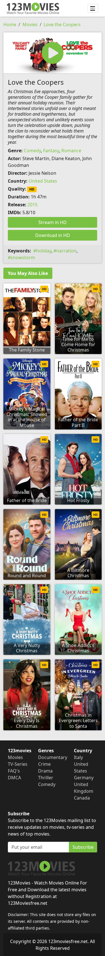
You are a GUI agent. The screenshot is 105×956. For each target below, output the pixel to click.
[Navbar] (93, 8)
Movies (30, 24)
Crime (44, 764)
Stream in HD (52, 222)
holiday (43, 251)
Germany (84, 777)
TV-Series (17, 764)
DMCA (14, 777)
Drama (45, 771)
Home (9, 24)
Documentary (52, 757)
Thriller (45, 777)
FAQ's (14, 771)
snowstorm (23, 257)
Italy (78, 757)
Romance (71, 150)
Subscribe (83, 847)
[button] (52, 52)
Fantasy (51, 150)
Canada (82, 798)
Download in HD (52, 235)
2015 (32, 205)
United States (43, 181)
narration (66, 251)
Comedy (32, 150)
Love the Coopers (62, 24)
